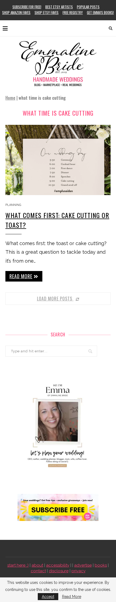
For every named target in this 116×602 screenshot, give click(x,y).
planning (13, 205)
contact (38, 570)
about (37, 565)
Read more (20, 276)
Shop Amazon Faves (16, 12)
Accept (48, 596)
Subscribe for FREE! (26, 6)
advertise (83, 565)
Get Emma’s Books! (100, 12)
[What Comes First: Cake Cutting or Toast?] (58, 160)
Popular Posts (88, 6)
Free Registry (73, 12)
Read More (71, 596)
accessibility (57, 565)
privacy (78, 570)
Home (10, 98)
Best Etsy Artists (59, 6)
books (101, 565)
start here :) (18, 565)
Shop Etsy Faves (47, 12)
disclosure (59, 570)
